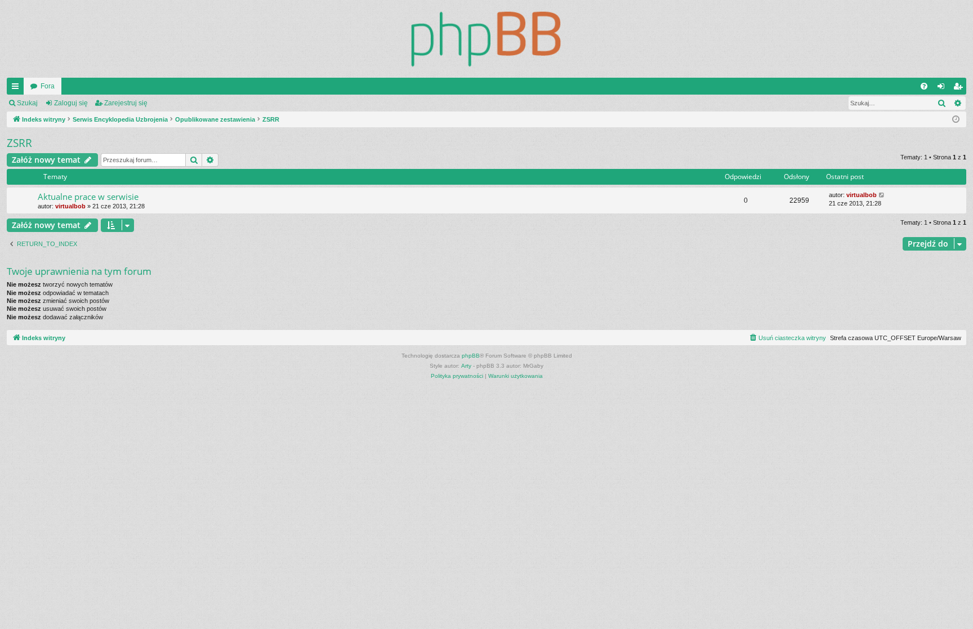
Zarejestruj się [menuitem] (960, 88)
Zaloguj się (71, 103)
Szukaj (27, 103)
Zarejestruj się (126, 103)
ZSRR (19, 143)
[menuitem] (924, 86)
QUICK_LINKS (17, 88)
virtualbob (70, 206)
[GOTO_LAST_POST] (882, 195)
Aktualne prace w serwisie (88, 196)
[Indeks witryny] (486, 39)
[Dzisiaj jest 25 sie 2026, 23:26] (955, 119)
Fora (48, 86)
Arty (466, 366)
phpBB (471, 356)
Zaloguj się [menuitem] (943, 88)
